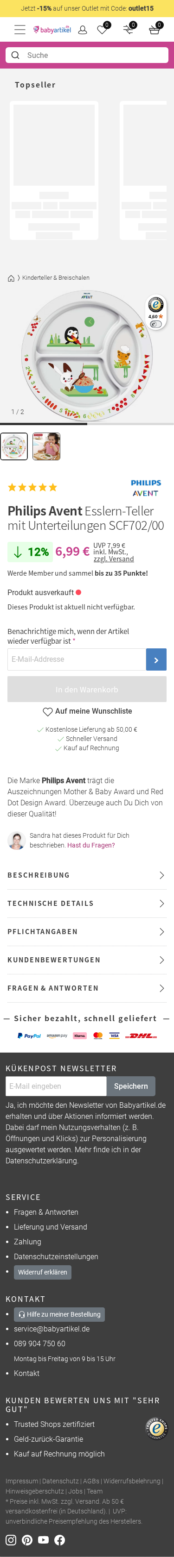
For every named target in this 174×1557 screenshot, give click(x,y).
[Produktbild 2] (46, 446)
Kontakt (26, 1373)
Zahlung (27, 1241)
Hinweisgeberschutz (35, 1491)
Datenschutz (60, 1481)
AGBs (91, 1481)
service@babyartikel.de (52, 1329)
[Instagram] (14, 1539)
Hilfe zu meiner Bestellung (63, 1314)
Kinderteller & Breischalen (56, 277)
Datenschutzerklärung (41, 1160)
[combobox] (87, 55)
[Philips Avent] (146, 487)
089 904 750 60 (39, 1343)
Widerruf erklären (42, 1272)
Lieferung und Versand (50, 1227)
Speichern (131, 1086)
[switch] (155, 323)
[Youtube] (46, 1539)
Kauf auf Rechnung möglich (59, 1454)
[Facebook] (61, 1539)
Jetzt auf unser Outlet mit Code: (87, 8)
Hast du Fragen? (91, 845)
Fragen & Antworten (46, 1212)
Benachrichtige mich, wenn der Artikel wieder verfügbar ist (68, 636)
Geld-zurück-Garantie (48, 1439)
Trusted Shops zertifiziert (54, 1424)
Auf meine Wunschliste (93, 711)
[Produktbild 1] (14, 446)
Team (95, 1491)
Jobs (75, 1491)
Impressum (22, 1481)
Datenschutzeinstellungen (56, 1256)
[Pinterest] (30, 1539)
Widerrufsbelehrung (132, 1481)
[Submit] (16, 55)
